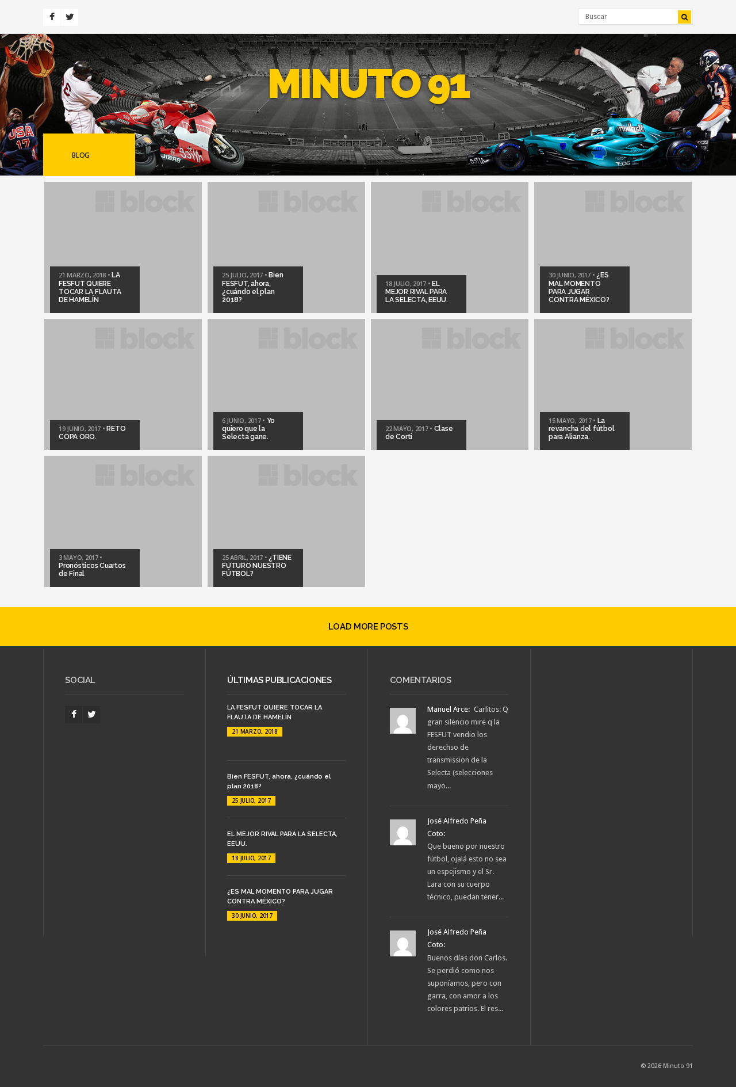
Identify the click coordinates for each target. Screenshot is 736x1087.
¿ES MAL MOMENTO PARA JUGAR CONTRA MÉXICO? (579, 287)
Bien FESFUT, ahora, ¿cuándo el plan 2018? (252, 287)
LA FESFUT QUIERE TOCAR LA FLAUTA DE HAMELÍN (90, 287)
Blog (81, 155)
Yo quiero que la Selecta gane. (248, 429)
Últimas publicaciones (279, 680)
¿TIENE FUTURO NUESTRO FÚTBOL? (257, 566)
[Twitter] (69, 17)
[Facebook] (51, 17)
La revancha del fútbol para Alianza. (581, 429)
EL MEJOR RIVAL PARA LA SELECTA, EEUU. (416, 292)
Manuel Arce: (448, 709)
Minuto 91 (368, 83)
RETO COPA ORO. (92, 433)
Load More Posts (368, 626)
